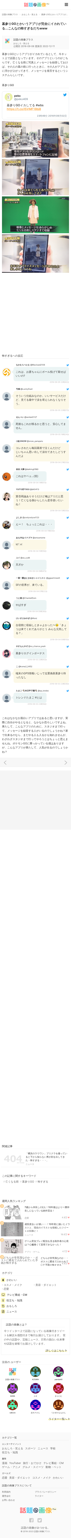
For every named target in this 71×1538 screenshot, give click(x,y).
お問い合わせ (8, 1500)
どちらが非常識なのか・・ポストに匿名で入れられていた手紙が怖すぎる (54, 1261)
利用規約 (6, 1491)
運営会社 (6, 1496)
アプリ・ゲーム (32, 1251)
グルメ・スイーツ (33, 1467)
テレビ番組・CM (17, 1294)
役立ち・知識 (14, 1300)
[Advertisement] (35, 313)
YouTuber (15, 1463)
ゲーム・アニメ (11, 1467)
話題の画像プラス (23, 39)
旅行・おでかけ (32, 1463)
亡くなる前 (12, 1181)
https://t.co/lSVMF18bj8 (24, 109)
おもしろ (11, 1306)
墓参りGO (28, 1181)
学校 (52, 1448)
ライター (39, 1496)
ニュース (30, 1164)
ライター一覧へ (58, 1419)
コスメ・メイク (13, 1284)
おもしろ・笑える (12, 1448)
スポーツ (30, 1448)
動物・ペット (53, 1467)
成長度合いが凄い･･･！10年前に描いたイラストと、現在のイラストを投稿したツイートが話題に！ (47, 1227)
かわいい (11, 1280)
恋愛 (27, 1218)
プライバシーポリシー (45, 1491)
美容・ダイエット (46, 1284)
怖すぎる (43, 1181)
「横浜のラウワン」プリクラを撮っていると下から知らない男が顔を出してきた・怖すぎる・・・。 (46, 1157)
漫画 (4, 1463)
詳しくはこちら (55, 1350)
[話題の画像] (35, 4)
